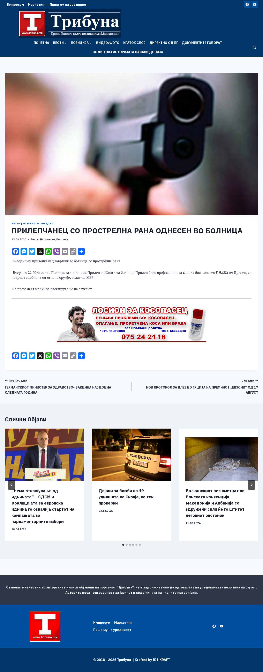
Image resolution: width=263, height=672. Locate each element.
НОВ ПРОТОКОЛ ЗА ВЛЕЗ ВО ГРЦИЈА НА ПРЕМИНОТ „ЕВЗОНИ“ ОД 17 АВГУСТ (202, 386)
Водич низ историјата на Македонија (128, 52)
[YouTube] (254, 4)
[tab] (123, 545)
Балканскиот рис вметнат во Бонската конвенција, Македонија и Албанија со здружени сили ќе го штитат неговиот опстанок (215, 503)
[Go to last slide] (11, 485)
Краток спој (134, 43)
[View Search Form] (254, 47)
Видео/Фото (107, 43)
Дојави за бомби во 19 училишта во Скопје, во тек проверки (126, 497)
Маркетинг (37, 4)
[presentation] (44, 455)
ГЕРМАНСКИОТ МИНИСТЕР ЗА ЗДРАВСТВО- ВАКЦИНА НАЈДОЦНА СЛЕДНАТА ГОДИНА (58, 386)
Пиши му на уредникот (69, 4)
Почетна (41, 43)
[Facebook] (247, 4)
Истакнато (31, 223)
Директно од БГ (163, 43)
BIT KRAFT (161, 660)
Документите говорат (202, 43)
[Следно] (251, 485)
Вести (16, 223)
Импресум (15, 4)
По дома (47, 223)
